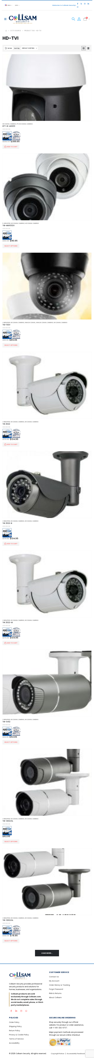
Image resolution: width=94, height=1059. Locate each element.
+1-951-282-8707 (60, 1028)
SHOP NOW (47, 539)
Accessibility (14, 1043)
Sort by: (17, 48)
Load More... (47, 953)
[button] (6, 19)
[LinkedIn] (88, 3)
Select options (10, 246)
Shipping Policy (15, 1026)
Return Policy (14, 1030)
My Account (54, 981)
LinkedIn (16, 1010)
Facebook (11, 1010)
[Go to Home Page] (6, 30)
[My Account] (79, 19)
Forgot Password (56, 989)
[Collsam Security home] (27, 976)
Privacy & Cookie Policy (19, 1034)
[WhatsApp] (77, 6)
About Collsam (55, 997)
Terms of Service (16, 1039)
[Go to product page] (47, 87)
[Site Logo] (22, 19)
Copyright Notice (57, 1053)
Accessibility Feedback (76, 1053)
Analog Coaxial (30, 322)
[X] (81, 3)
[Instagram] (84, 3)
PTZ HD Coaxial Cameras (25, 124)
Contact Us (54, 977)
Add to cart (12, 147)
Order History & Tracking (59, 985)
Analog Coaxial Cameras (44, 322)
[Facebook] (77, 3)
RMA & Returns (55, 993)
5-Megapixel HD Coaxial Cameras (13, 223)
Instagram (21, 1010)
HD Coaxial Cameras (9, 124)
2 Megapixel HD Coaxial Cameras (13, 322)
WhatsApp (26, 1010)
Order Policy (14, 1022)
